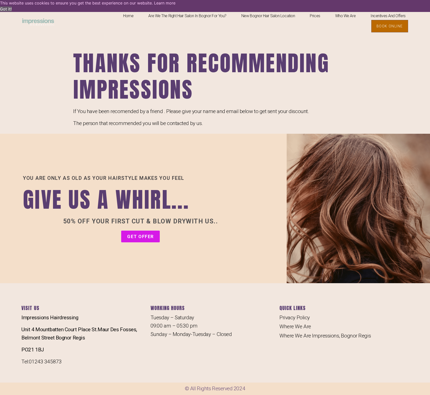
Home (128, 15)
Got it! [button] (6, 8)
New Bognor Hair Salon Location (268, 15)
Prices (315, 15)
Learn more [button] (164, 2)
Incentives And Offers (388, 15)
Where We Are (295, 326)
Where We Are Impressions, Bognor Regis (325, 336)
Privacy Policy (294, 318)
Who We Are (345, 15)
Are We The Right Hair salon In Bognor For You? (187, 15)
